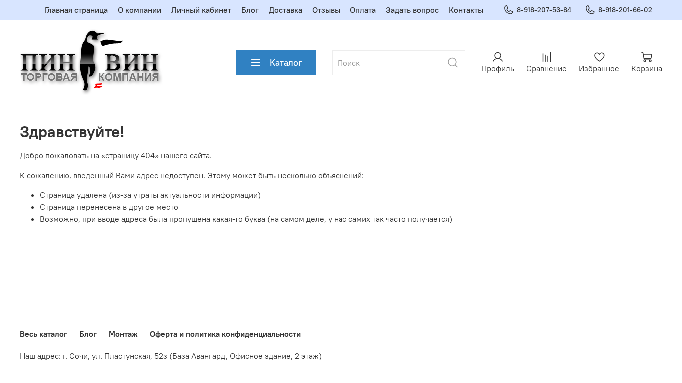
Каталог (286, 62)
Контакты (466, 10)
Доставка (285, 10)
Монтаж (123, 334)
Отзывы (326, 10)
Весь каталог (43, 334)
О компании (139, 10)
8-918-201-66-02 (625, 9)
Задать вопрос (412, 10)
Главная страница (76, 10)
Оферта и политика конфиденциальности (225, 334)
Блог (250, 10)
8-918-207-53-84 (544, 9)
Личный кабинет (201, 10)
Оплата (363, 10)
